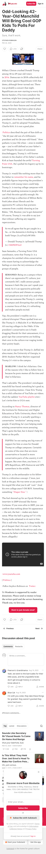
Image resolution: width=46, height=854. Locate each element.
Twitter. (32, 586)
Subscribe (31, 3)
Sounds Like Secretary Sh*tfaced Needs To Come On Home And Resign (16, 736)
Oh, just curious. (9, 765)
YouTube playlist (27, 397)
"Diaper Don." (19, 492)
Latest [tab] (11, 726)
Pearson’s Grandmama (18, 670)
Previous (10, 628)
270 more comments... (11, 713)
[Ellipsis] (43, 670)
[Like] (4, 48)
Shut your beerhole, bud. (13, 742)
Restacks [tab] (19, 646)
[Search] (41, 726)
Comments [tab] (8, 646)
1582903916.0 (14, 245)
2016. (7, 77)
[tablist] (13, 646)
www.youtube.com (11, 574)
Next (37, 628)
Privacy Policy (31, 829)
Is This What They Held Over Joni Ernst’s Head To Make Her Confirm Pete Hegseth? (15, 758)
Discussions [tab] (21, 726)
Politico (6, 132)
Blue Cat (11, 692)
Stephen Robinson (9, 40)
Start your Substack (16, 842)
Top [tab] (5, 726)
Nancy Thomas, (22, 406)
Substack (10, 848)
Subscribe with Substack (25, 817)
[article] (23, 741)
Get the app (35, 842)
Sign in (40, 3)
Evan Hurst (17, 746)
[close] (39, 772)
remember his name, (24, 177)
